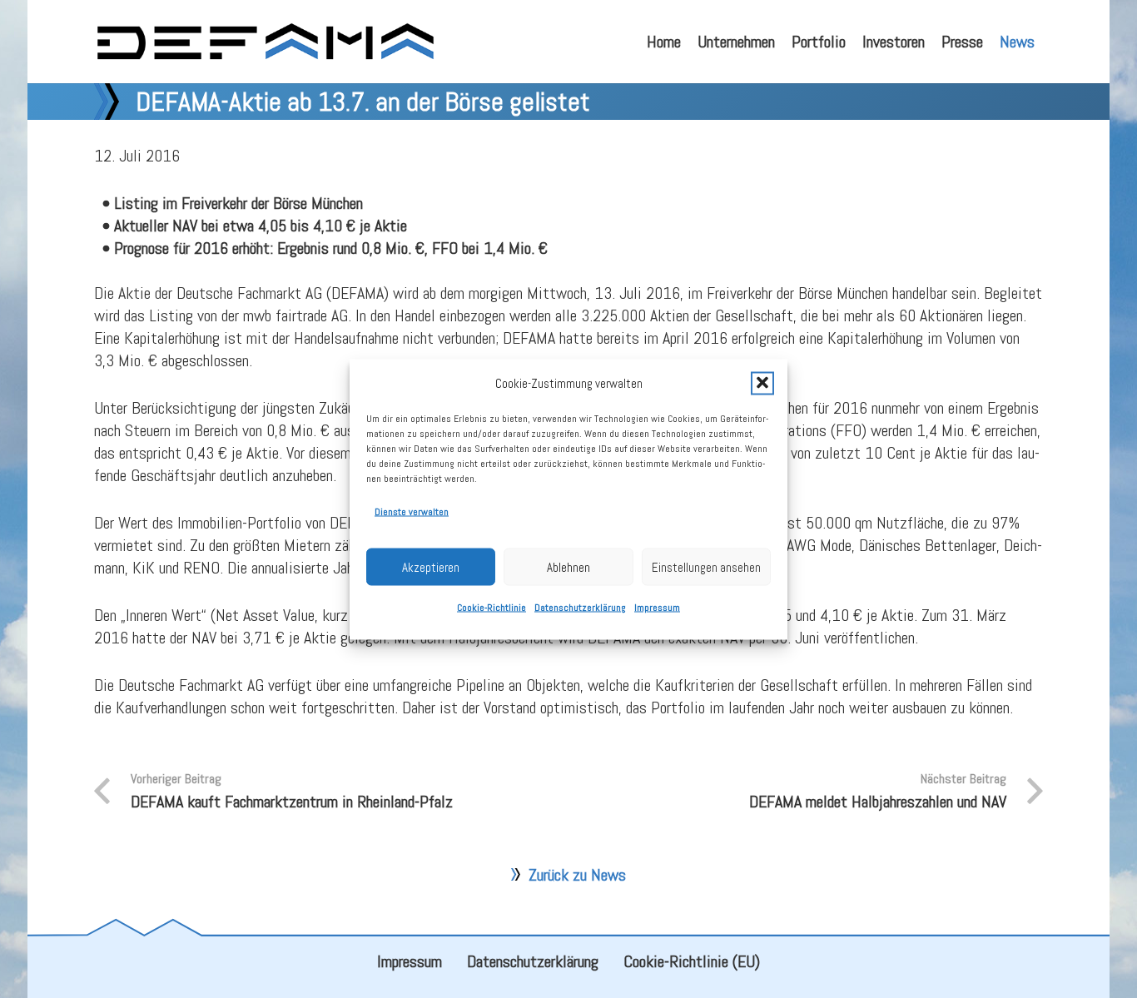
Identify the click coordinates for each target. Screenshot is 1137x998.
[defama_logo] (265, 41)
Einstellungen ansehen (706, 566)
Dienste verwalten (412, 511)
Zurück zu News (577, 875)
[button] (762, 383)
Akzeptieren (430, 566)
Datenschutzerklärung (580, 606)
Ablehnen (568, 566)
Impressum (657, 606)
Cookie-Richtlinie (491, 606)
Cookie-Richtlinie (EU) (691, 961)
